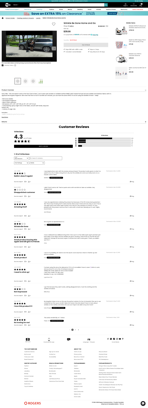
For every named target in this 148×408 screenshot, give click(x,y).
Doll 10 (76, 389)
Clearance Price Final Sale (56, 381)
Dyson (76, 366)
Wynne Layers (78, 384)
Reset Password (28, 359)
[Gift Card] (27, 339)
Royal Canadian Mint (80, 379)
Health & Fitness (28, 381)
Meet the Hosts (103, 357)
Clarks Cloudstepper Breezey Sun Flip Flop (110, 385)
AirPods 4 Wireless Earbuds (106, 382)
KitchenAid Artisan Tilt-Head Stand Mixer (110, 390)
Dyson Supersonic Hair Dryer (107, 387)
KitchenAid (77, 371)
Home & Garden (10, 18)
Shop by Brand (103, 351)
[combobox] (68, 5)
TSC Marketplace (103, 359)
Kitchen (26, 379)
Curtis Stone (77, 373)
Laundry (38, 18)
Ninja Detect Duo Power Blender (108, 377)
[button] (16, 5)
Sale (50, 376)
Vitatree (76, 368)
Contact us (52, 354)
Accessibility (52, 357)
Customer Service (29, 351)
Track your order (29, 357)
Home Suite (77, 396)
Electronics (27, 384)
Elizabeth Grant (78, 386)
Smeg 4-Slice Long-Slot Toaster (108, 366)
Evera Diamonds (78, 391)
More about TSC (78, 359)
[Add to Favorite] (53, 24)
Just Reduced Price (54, 379)
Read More (5, 117)
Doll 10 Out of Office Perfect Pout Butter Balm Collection (111, 369)
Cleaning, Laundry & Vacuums (25, 18)
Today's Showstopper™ (12, 9)
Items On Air (27, 9)
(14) (107, 26)
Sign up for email (54, 351)
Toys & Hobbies (28, 386)
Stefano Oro (77, 394)
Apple (75, 376)
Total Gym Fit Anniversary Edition (108, 379)
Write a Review (43, 146)
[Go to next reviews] (78, 330)
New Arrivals (52, 373)
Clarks (75, 381)
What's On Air (53, 366)
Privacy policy (78, 354)
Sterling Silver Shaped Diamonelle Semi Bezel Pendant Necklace (110, 373)
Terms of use (77, 351)
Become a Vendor (79, 357)
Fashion (26, 366)
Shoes (26, 368)
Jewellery (27, 371)
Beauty (26, 373)
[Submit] (106, 5)
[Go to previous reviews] (69, 330)
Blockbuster (52, 371)
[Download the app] (49, 339)
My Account (27, 354)
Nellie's (71, 26)
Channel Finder (103, 354)
